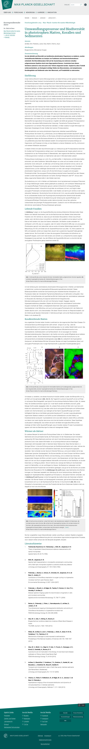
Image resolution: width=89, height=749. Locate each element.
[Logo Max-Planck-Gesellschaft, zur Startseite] (32, 6)
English (66, 4)
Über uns (7, 12)
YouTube (44, 721)
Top (83, 705)
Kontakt (65, 713)
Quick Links (9, 713)
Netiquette (43, 724)
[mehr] (67, 527)
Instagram (45, 718)
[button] (84, 273)
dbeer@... (7, 37)
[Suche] (81, 5)
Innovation (52, 12)
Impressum (47, 736)
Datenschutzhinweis (45, 740)
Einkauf (6, 724)
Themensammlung (78, 716)
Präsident (7, 715)
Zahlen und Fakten (10, 718)
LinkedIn (26, 721)
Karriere (41, 12)
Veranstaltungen (65, 716)
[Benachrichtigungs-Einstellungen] (85, 4)
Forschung (18, 12)
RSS (65, 720)
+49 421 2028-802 (10, 35)
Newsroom (30, 12)
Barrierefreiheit (45, 744)
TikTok (26, 724)
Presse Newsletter (78, 713)
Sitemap (40, 736)
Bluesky (26, 715)
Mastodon (27, 718)
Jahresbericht (8, 721)
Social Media (27, 713)
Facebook (45, 715)
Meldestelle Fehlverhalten (12, 727)
